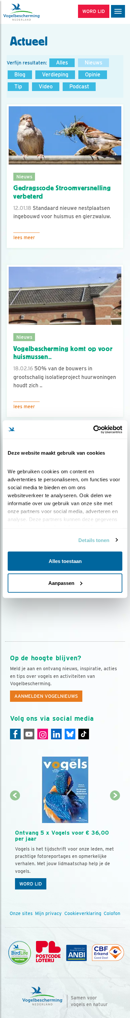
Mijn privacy (48, 913)
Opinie (92, 74)
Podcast (79, 86)
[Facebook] (15, 734)
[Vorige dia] (15, 845)
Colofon (112, 913)
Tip (18, 86)
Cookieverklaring (82, 913)
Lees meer (24, 237)
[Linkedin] (56, 734)
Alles (62, 62)
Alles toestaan (65, 561)
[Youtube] (29, 734)
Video (46, 86)
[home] (33, 12)
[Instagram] (42, 734)
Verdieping (55, 74)
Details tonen (93, 540)
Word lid (30, 883)
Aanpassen (61, 583)
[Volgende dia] (115, 845)
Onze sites (21, 913)
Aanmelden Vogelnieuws (46, 696)
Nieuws (93, 62)
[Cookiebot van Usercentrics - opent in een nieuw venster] (93, 429)
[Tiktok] (83, 734)
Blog (19, 74)
